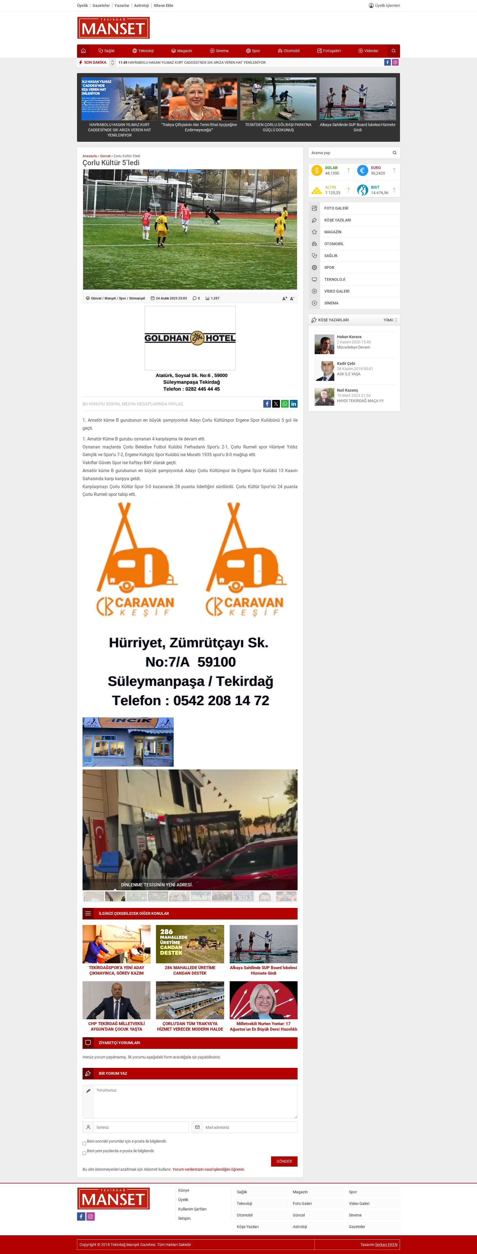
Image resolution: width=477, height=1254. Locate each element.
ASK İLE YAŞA (349, 371)
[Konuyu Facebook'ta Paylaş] (267, 404)
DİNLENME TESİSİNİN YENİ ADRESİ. (121, 884)
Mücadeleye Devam (353, 344)
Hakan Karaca (349, 333)
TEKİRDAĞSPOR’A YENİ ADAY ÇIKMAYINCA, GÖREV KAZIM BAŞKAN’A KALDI (116, 973)
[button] (94, 896)
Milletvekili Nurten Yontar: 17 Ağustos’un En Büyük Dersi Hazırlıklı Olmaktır (263, 1029)
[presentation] (112, 61)
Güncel (105, 156)
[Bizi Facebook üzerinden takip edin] (387, 62)
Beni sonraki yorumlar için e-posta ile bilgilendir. (127, 1141)
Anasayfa (90, 156)
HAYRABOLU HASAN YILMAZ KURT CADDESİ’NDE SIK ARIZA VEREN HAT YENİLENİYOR (192, 62)
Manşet (110, 298)
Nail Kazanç (347, 387)
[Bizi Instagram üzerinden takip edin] (395, 62)
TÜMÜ (388, 319)
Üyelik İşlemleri (387, 5)
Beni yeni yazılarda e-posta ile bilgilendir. (121, 1150)
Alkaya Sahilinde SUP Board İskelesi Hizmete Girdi (357, 127)
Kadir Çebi (346, 360)
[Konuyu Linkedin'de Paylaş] (294, 404)
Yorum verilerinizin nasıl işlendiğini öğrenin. (209, 1169)
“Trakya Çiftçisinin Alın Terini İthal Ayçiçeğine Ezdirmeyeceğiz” (199, 127)
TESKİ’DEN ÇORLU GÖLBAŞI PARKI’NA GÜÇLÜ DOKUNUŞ (278, 127)
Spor (122, 298)
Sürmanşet (137, 298)
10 (286, 896)
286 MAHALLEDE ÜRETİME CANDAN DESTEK (190, 970)
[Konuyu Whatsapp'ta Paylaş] (285, 404)
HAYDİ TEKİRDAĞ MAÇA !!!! (360, 397)
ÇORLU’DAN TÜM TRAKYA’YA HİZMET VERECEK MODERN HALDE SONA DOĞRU (190, 1029)
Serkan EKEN (386, 1244)
